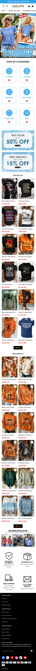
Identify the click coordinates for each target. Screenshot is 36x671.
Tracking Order (6, 638)
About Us (4, 598)
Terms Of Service (6, 615)
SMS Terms (5, 621)
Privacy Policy (5, 612)
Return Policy (5, 632)
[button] (3, 6)
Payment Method (6, 635)
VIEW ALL (18, 347)
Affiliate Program (6, 605)
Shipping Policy (6, 629)
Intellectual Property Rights (9, 618)
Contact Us (5, 601)
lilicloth (6, 668)
